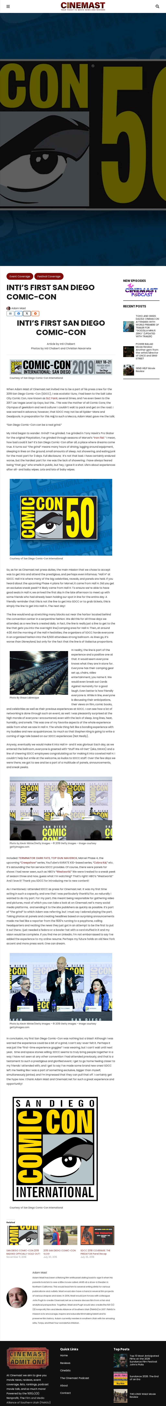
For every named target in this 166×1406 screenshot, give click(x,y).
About (64, 1385)
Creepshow (28, 862)
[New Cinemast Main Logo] (83, 6)
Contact (65, 1393)
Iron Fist (99, 438)
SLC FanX (52, 398)
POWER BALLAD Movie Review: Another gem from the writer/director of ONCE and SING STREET (147, 351)
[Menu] (8, 6)
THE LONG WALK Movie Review (143, 1395)
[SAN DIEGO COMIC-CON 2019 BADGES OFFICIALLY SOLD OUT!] (23, 1235)
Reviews (65, 1363)
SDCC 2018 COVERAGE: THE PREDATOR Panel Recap (95, 1252)
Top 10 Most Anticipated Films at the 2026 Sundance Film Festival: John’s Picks (144, 1360)
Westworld (63, 872)
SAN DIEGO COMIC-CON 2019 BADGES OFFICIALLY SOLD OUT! (23, 1252)
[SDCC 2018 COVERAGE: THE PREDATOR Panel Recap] (97, 1235)
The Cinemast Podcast (74, 1378)
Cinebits (65, 1370)
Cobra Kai (100, 862)
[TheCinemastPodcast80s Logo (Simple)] (141, 290)
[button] (157, 6)
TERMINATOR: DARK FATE (34, 858)
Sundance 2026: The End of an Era (144, 1378)
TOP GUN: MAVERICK (64, 858)
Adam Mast (18, 308)
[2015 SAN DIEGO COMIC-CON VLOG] (60, 1235)
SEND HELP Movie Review (145, 369)
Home (64, 1355)
